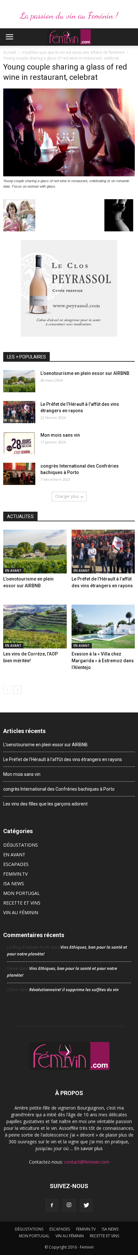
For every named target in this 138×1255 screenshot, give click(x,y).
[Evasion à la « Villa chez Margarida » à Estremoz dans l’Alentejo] (103, 626)
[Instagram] (69, 1205)
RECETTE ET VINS (21, 903)
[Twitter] (86, 1205)
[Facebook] (51, 1205)
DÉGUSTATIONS (20, 845)
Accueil (9, 52)
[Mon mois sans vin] (19, 443)
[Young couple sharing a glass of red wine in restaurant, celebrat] (69, 174)
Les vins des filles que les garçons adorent (45, 803)
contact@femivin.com (86, 1162)
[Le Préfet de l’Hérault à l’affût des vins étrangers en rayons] (19, 412)
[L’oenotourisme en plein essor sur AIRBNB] (19, 381)
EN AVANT (13, 570)
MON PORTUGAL (21, 893)
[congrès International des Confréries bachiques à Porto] (19, 474)
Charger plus (67, 496)
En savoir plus (88, 1148)
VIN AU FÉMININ (20, 912)
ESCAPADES (16, 864)
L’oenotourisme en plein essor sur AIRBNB (84, 373)
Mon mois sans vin (60, 435)
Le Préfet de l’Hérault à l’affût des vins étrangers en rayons (62, 759)
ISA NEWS (13, 883)
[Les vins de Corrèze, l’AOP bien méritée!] (35, 626)
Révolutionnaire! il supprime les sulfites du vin (74, 989)
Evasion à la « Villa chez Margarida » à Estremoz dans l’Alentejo (103, 660)
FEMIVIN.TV (15, 874)
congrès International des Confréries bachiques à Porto (59, 789)
